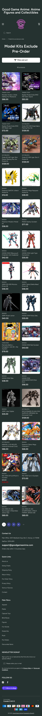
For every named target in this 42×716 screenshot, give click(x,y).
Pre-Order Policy (7, 579)
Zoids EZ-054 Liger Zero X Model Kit (30, 158)
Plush (3, 635)
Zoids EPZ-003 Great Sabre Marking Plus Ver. (31, 127)
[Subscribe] (37, 663)
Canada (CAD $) (9, 701)
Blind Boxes (5, 618)
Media (4, 609)
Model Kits (5, 631)
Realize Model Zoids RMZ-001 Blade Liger (10, 127)
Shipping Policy (7, 570)
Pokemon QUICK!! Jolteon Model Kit (10, 191)
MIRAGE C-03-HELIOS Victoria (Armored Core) (9, 445)
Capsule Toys (6, 613)
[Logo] (21, 24)
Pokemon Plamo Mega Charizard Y (29, 445)
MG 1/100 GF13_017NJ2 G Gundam (10, 477)
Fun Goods (5, 627)
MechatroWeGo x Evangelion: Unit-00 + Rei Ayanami (10, 347)
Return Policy (6, 574)
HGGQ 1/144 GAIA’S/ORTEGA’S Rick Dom (29, 380)
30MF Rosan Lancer (8, 315)
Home (3, 39)
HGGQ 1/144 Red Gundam (30, 345)
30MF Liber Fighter (8, 411)
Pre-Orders (5, 640)
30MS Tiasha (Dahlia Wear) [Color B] (30, 285)
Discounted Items (7, 644)
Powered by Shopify (28, 713)
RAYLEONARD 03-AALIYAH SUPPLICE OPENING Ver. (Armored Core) (31, 413)
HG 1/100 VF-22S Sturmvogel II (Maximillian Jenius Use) (10, 511)
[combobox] (21, 32)
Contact (4, 592)
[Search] (3, 32)
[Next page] (22, 524)
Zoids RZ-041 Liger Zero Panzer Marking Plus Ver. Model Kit (10, 159)
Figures (4, 622)
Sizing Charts (6, 566)
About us (5, 561)
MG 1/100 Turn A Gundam (30, 476)
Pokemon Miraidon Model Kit (10, 223)
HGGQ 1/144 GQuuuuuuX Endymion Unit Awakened (10, 254)
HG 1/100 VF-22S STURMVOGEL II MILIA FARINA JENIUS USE (29, 511)
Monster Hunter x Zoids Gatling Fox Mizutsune (9, 96)
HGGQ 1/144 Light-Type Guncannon (29, 254)
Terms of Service (7, 588)
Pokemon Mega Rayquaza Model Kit (30, 191)
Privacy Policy (6, 583)
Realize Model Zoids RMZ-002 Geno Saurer (30, 96)
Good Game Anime (18, 713)
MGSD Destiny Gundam (29, 222)
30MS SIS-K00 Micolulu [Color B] (9, 285)
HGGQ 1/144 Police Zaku (30, 315)
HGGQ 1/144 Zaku (7, 378)
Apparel (4, 605)
